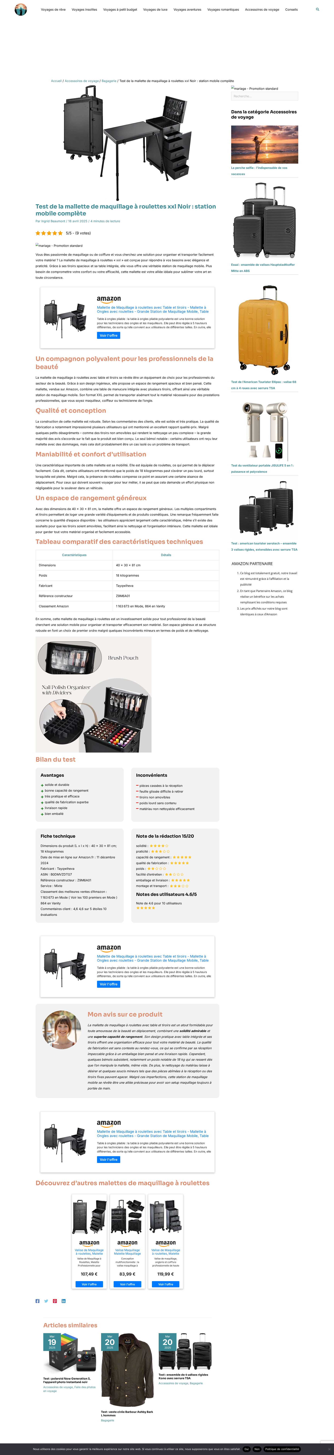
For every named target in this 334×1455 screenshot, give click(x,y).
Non (257, 1449)
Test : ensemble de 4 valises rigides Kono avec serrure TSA (183, 1376)
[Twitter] (46, 1301)
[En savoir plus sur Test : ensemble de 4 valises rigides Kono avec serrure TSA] (185, 1351)
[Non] (329, 1449)
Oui (247, 1449)
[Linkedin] (64, 1301)
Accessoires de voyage (58, 1387)
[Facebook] (37, 1301)
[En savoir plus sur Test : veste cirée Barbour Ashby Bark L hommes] (127, 1370)
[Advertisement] (167, 48)
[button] (318, 9)
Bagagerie (107, 1420)
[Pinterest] (55, 1301)
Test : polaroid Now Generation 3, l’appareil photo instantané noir (66, 1380)
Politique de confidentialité (282, 1449)
